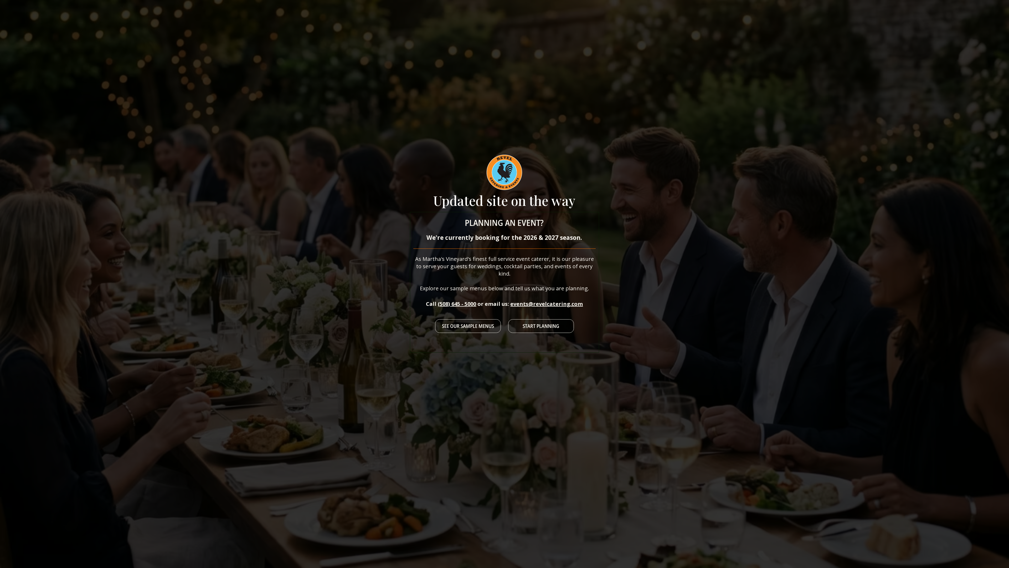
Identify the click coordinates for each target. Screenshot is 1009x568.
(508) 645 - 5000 (457, 303)
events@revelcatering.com (546, 303)
